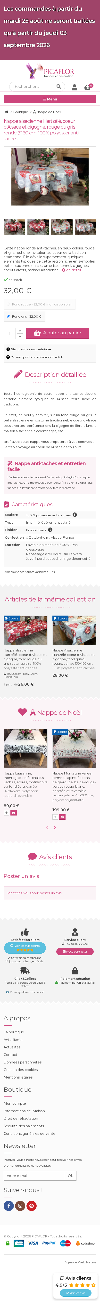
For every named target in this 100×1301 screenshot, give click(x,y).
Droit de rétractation (21, 1118)
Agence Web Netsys (80, 1262)
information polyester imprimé (75, 514)
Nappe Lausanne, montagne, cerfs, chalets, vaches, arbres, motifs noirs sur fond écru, (25, 784)
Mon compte (15, 1103)
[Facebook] (9, 1206)
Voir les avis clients (27, 945)
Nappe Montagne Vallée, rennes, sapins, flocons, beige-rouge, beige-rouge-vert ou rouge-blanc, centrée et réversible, (74, 786)
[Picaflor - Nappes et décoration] (50, 71)
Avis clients (13, 1040)
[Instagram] (20, 1206)
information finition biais (50, 529)
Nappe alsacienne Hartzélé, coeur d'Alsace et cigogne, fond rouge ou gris (25, 659)
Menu (51, 99)
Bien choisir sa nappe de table (30, 349)
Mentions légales (18, 1077)
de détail (73, 270)
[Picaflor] (6, 112)
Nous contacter (76, 951)
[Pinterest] (31, 1206)
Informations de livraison (24, 1111)
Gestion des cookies (21, 1070)
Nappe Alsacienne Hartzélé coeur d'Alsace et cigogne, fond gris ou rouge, (73, 659)
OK (70, 1176)
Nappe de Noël (58, 712)
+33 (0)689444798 (76, 944)
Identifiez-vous (19, 893)
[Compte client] (74, 87)
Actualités (12, 1047)
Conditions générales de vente (29, 1133)
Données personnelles (23, 1062)
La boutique (14, 1032)
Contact (10, 1055)
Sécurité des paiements (24, 1126)
